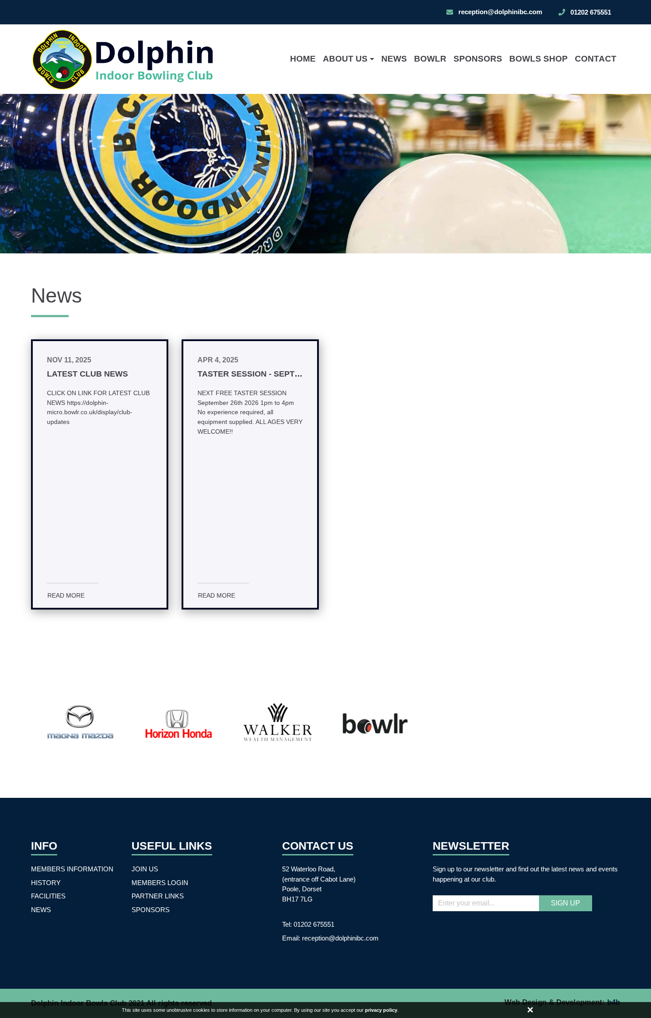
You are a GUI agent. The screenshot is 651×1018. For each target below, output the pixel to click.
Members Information (72, 869)
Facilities (48, 896)
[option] (325, 173)
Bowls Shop (538, 58)
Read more (66, 595)
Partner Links (158, 896)
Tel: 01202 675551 (308, 924)
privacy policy (381, 1010)
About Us (345, 58)
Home (303, 58)
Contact (595, 58)
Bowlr (430, 58)
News (394, 58)
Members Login (160, 882)
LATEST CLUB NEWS (87, 373)
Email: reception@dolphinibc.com (330, 938)
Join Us (145, 869)
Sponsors (477, 58)
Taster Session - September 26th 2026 (281, 373)
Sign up (565, 903)
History (46, 882)
